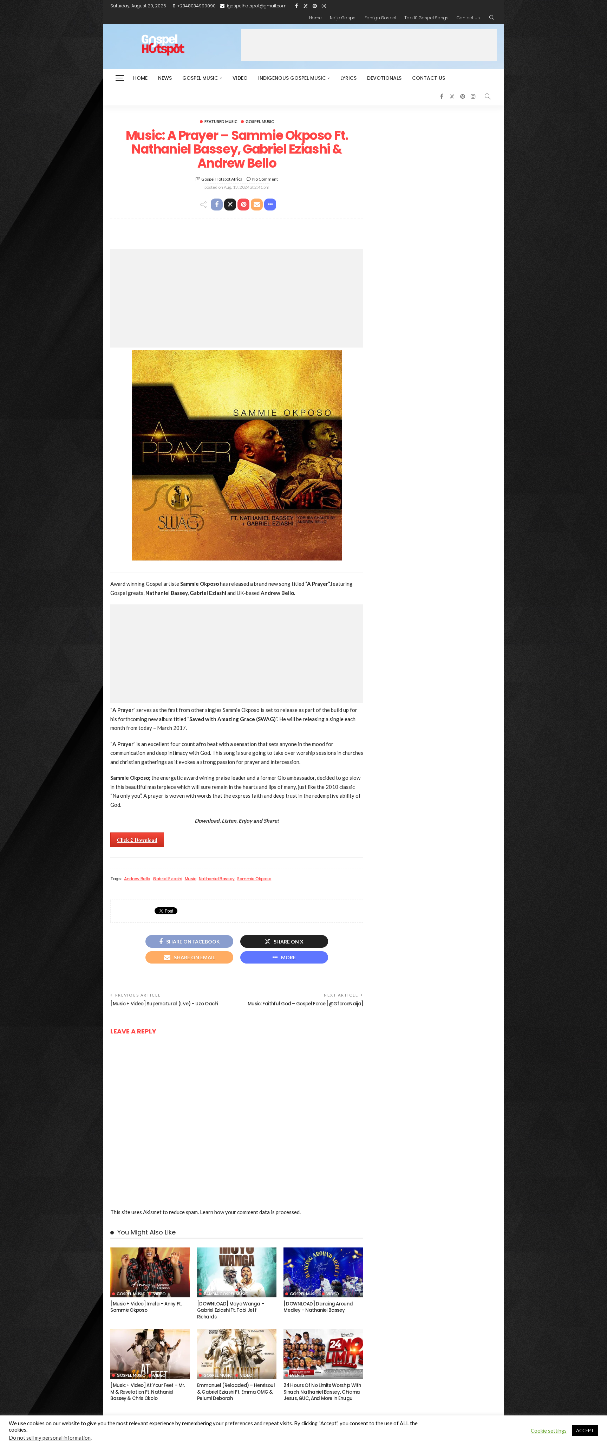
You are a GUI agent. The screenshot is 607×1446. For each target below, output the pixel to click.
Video (240, 78)
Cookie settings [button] (549, 1431)
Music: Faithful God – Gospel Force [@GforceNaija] (305, 1003)
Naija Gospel (343, 18)
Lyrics (348, 78)
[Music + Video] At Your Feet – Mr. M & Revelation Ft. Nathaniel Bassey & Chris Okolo (147, 1392)
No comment (265, 179)
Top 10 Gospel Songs (426, 18)
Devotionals (384, 78)
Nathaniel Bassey (217, 879)
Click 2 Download (137, 840)
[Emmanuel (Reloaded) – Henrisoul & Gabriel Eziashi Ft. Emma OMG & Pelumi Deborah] (237, 1354)
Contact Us (468, 18)
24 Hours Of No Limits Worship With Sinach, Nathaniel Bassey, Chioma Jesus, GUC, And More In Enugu (322, 1392)
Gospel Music (200, 78)
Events (297, 1375)
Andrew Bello (137, 879)
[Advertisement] (369, 45)
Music (190, 879)
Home (315, 18)
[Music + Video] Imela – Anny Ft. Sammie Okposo (146, 1307)
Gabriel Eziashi (167, 879)
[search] (492, 18)
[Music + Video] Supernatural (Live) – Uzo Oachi (164, 1003)
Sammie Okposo (254, 879)
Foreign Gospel (380, 18)
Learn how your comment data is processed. (250, 1212)
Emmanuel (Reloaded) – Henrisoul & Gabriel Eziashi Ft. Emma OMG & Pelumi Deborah (236, 1392)
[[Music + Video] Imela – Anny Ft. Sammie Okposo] (150, 1272)
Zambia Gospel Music (225, 1294)
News (165, 78)
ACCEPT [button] (585, 1430)
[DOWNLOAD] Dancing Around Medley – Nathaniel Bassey (318, 1307)
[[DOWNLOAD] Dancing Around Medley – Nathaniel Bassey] (323, 1272)
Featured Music (220, 121)
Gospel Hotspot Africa (221, 179)
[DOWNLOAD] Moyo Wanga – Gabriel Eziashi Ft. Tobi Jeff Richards (231, 1310)
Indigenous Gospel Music (292, 78)
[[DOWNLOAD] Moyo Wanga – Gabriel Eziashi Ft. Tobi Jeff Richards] (237, 1272)
